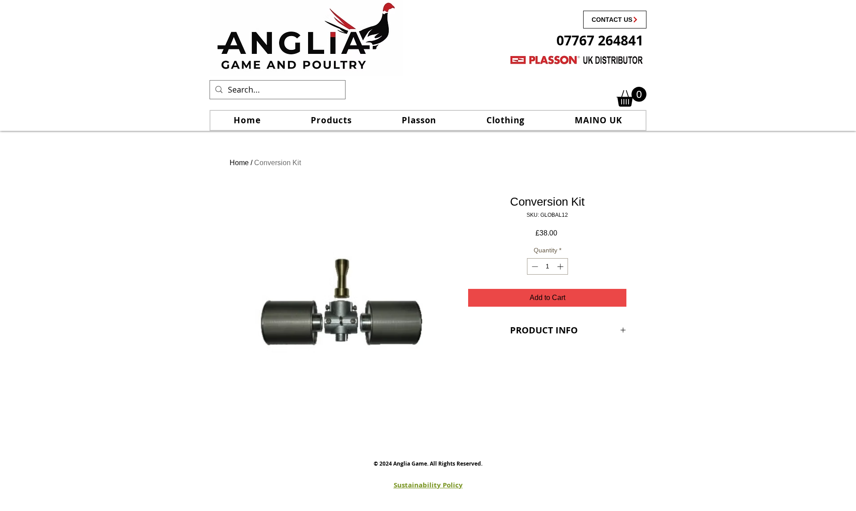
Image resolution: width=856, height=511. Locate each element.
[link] (631, 97)
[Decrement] (533, 266)
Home (239, 162)
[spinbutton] (547, 266)
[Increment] (561, 266)
